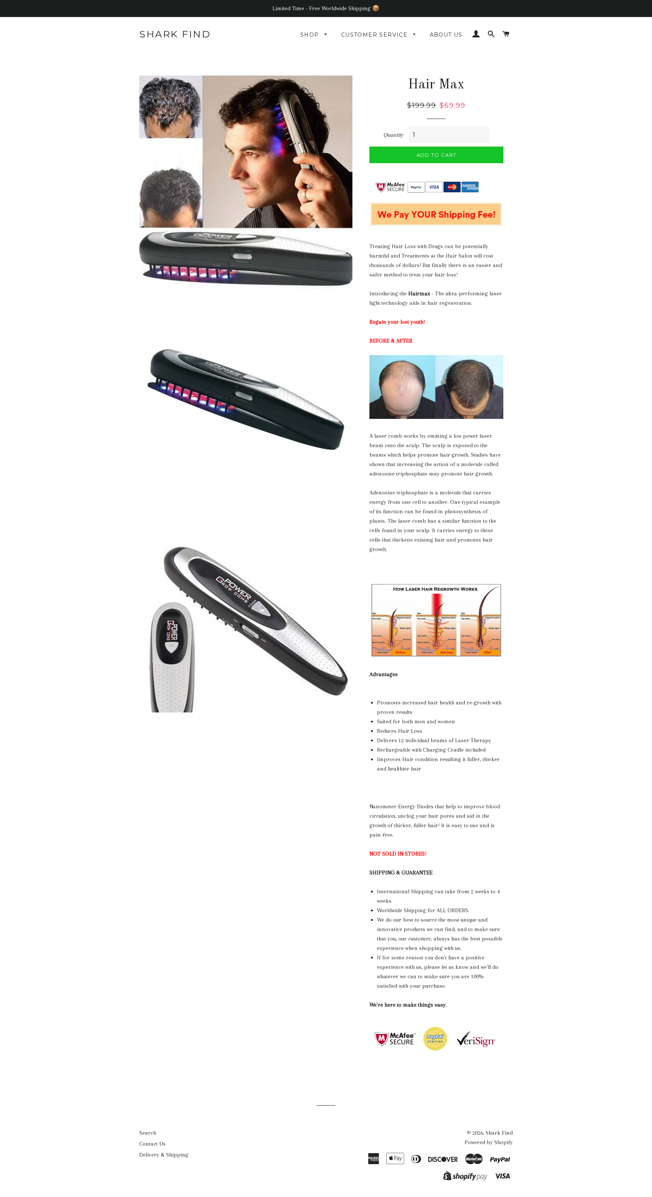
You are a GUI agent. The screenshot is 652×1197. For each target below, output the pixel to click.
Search (147, 1132)
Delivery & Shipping (163, 1154)
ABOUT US (446, 34)
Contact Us (152, 1143)
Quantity (393, 134)
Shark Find (175, 34)
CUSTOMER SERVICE (375, 34)
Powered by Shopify (488, 1142)
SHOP (310, 34)
